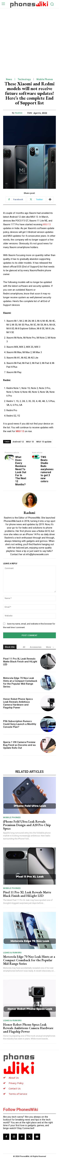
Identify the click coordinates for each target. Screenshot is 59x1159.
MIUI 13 (47, 224)
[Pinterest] (22, 1137)
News (9, 79)
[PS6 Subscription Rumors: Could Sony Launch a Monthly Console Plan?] (48, 724)
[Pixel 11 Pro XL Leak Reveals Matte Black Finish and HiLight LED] (48, 661)
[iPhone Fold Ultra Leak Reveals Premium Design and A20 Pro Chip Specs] (29, 795)
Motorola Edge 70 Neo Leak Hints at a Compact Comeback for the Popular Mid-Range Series (20, 682)
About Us (14, 1077)
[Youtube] (37, 1137)
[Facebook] (6, 1137)
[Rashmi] (29, 500)
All (24, 647)
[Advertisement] (29, 39)
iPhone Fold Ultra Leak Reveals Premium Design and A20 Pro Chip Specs (27, 825)
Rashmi (18, 113)
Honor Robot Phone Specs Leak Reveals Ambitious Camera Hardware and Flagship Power (18, 703)
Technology (24, 79)
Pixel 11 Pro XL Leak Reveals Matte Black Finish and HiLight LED (20, 661)
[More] (50, 199)
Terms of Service (18, 1093)
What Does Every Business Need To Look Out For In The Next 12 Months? (20, 471)
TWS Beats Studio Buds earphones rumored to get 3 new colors (47, 469)
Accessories (35, 647)
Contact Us (15, 1088)
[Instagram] (14, 1137)
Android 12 (18, 441)
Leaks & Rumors (12, 953)
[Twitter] (29, 1137)
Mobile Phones (45, 79)
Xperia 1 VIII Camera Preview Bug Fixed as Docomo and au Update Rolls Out (19, 745)
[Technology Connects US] (29, 4)
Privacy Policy (16, 1083)
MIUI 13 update (44, 441)
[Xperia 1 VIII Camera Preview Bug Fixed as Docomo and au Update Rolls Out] (48, 745)
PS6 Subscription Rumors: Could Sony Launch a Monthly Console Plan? (19, 724)
